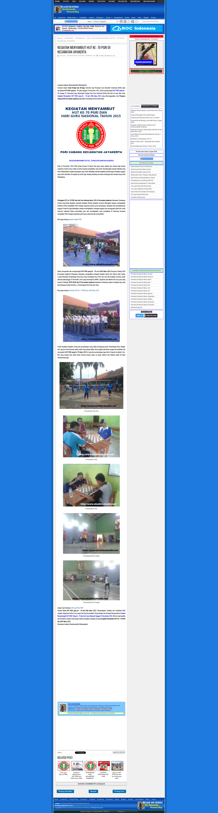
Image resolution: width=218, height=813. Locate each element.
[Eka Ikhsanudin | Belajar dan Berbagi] (66, 12)
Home (56, 799)
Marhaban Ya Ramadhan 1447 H (141, 139)
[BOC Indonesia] (136, 31)
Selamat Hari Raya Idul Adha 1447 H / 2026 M (145, 118)
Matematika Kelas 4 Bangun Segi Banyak (143, 175)
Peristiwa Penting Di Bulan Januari (141, 274)
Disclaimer (84, 799)
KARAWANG (81, 55)
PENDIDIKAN (88, 55)
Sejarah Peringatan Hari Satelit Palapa (143, 115)
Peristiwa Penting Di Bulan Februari (142, 277)
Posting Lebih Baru (65, 791)
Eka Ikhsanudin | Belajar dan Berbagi (78, 808)
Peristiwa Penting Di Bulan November (142, 302)
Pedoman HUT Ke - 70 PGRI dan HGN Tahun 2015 (84, 290)
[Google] (125, 21)
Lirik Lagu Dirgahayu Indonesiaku (141, 189)
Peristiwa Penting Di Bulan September (143, 296)
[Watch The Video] (121, 21)
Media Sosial (72, 17)
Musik (147, 799)
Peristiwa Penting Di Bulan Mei (140, 285)
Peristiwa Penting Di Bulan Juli (140, 291)
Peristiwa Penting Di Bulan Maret (141, 279)
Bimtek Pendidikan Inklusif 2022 (141, 172)
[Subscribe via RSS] (136, 21)
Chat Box (92, 799)
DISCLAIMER (112, 1)
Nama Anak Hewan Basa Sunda (141, 169)
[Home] (55, 17)
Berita (108, 17)
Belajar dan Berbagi (131, 811)
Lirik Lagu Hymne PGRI (63, 773)
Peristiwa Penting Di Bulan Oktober (142, 299)
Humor (127, 17)
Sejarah (91, 17)
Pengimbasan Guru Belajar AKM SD (142, 180)
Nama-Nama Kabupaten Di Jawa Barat (143, 183)
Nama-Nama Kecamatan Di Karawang (143, 192)
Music (133, 17)
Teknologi (99, 17)
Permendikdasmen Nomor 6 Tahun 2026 (143, 146)
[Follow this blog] (71, 22)
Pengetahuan (118, 17)
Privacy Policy (74, 799)
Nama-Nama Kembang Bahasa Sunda (143, 178)
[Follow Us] (129, 21)
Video (139, 17)
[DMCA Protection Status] (146, 317)
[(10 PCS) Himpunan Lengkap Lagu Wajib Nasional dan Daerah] (80, 31)
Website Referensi (136, 307)
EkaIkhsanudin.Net (83, 803)
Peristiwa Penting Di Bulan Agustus (142, 293)
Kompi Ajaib (113, 811)
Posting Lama (119, 791)
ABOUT (74, 1)
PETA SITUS (66, 1)
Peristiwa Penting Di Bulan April (140, 282)
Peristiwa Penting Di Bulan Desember (142, 305)
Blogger (146, 17)
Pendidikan (83, 17)
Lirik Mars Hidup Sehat (138, 197)
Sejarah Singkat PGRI (75, 219)
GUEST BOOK (82, 1)
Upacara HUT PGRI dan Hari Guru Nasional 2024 (117, 775)
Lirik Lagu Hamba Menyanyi (139, 194)
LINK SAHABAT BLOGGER (149, 1)
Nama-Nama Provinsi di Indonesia (141, 166)
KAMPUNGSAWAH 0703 (69, 803)
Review (153, 17)
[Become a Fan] (132, 21)
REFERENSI (91, 1)
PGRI (94, 55)
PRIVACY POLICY (101, 1)
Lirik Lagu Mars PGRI (77, 608)
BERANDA (57, 1)
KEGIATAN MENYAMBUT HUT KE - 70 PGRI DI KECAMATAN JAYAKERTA (83, 49)
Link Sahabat (139, 799)
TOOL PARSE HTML (122, 1)
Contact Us (61, 17)
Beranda (93, 791)
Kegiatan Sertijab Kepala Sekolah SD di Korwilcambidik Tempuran (143, 126)
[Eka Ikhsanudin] (150, 809)
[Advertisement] (122, 9)
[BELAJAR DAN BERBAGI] (146, 312)
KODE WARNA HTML (135, 1)
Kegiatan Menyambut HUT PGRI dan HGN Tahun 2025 (76, 775)
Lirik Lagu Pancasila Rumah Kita (141, 186)
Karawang (100, 799)
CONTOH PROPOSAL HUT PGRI (103, 774)
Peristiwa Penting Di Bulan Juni (140, 288)
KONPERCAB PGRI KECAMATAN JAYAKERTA (90, 775)
